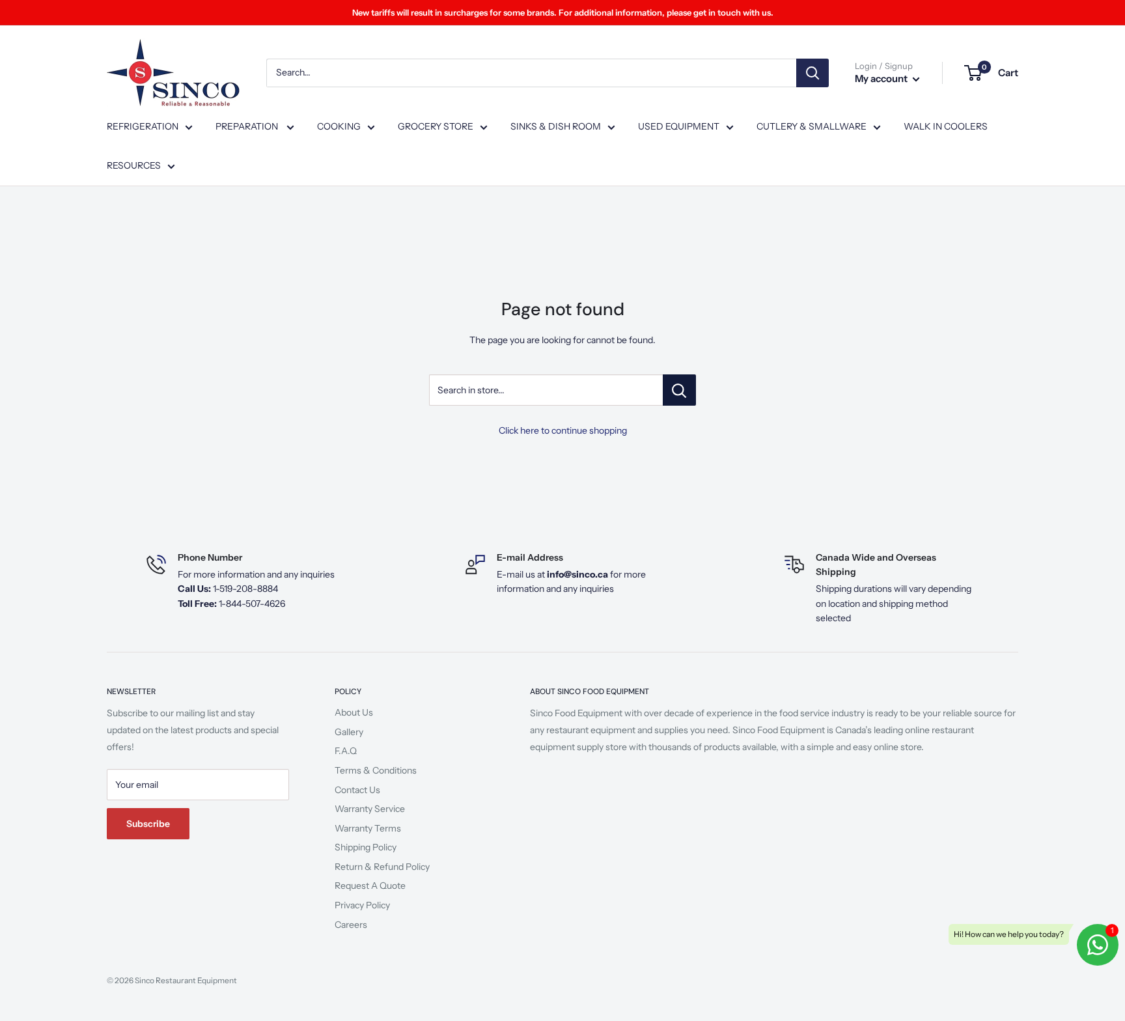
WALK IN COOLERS (946, 126)
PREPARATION (247, 126)
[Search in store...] (679, 390)
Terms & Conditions (376, 770)
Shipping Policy (365, 847)
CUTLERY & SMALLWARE (812, 126)
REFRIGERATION (142, 126)
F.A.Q (346, 751)
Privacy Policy (362, 905)
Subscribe (148, 824)
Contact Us (357, 790)
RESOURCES (134, 165)
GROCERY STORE (435, 126)
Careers (351, 924)
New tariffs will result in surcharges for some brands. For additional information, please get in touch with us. (562, 12)
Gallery (349, 732)
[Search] (812, 73)
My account (882, 78)
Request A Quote (370, 885)
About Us (354, 712)
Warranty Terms (368, 828)
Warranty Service (370, 809)
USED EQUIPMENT (678, 126)
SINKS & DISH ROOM (555, 126)
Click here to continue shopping (563, 430)
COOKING (339, 126)
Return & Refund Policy (382, 867)
